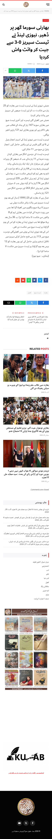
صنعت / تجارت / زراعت (41, 598)
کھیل (29, 292)
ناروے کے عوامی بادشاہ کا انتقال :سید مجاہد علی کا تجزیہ (30, 509)
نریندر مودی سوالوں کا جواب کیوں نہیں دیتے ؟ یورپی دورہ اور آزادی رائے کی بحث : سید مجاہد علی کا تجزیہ (26, 474)
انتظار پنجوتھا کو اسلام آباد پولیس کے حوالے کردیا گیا (15, 318)
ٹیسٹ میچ (37, 292)
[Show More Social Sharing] (5, 70)
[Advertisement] (26, 716)
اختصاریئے (45, 566)
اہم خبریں (46, 20)
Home (47, 11)
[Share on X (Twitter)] (28, 70)
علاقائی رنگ (45, 586)
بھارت (46, 292)
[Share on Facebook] (42, 70)
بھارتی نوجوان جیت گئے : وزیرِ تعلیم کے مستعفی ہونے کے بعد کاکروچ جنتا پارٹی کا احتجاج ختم (27, 429)
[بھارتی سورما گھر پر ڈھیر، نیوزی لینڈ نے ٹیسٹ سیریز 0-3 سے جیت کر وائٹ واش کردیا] (26, 87)
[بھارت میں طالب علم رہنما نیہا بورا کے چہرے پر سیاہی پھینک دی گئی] (26, 368)
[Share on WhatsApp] (15, 70)
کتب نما (46, 578)
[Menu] (47, 4)
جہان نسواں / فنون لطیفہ (41, 562)
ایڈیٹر (47, 64)
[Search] (4, 4)
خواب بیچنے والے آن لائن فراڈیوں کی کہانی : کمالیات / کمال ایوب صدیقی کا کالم (28, 527)
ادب (47, 570)
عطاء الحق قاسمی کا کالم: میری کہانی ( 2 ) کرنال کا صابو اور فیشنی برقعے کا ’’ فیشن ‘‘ (38, 319)
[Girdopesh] (26, 4)
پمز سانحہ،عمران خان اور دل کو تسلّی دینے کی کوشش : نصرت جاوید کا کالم (26, 519)
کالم (47, 574)
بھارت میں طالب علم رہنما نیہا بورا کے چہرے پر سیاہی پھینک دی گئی (28, 387)
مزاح (47, 594)
